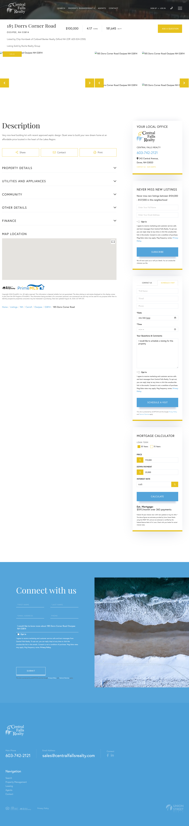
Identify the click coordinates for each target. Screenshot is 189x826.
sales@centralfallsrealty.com (68, 755)
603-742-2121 (147, 152)
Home (5, 307)
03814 (48, 307)
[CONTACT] (170, 29)
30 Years (144, 446)
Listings (13, 307)
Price (139, 454)
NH (21, 307)
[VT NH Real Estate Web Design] (174, 808)
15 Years (157, 446)
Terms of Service (144, 414)
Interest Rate (143, 479)
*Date (139, 312)
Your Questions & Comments (149, 336)
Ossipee (38, 307)
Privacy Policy (173, 412)
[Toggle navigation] (180, 8)
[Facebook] (108, 755)
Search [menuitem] (61, 8)
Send (31, 671)
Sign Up (153, 8)
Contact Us (141, 167)
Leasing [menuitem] (9, 786)
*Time (139, 324)
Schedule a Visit (168, 283)
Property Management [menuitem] (80, 8)
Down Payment (144, 466)
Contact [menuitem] (113, 8)
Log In (163, 8)
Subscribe (157, 252)
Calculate (157, 496)
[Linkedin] (112, 755)
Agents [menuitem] (102, 8)
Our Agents (151, 167)
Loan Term (142, 442)
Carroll (29, 307)
